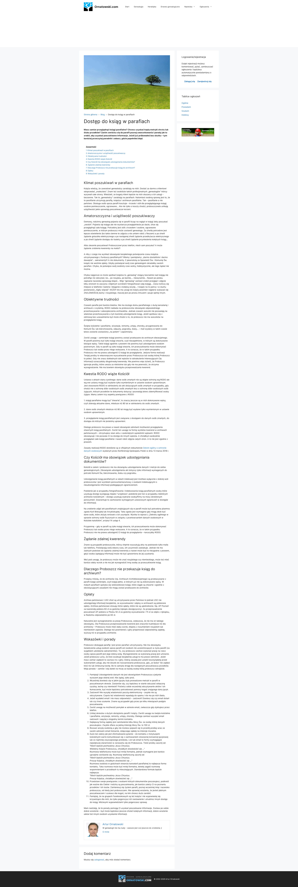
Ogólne (185, 103)
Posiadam (186, 107)
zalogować (99, 860)
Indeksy (185, 115)
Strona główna (90, 114)
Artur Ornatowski (113, 824)
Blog (103, 114)
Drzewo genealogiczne (170, 7)
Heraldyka (152, 7)
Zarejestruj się (204, 81)
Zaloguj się (189, 81)
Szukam (185, 111)
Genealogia (138, 7)
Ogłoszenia (204, 7)
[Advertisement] (149, 31)
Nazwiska (188, 7)
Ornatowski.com (106, 6)
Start (127, 7)
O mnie (106, 832)
